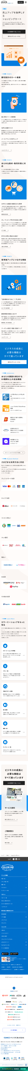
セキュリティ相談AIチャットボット (6, 1047)
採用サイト (18, 1025)
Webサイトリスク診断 (12, 1045)
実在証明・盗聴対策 (4, 1048)
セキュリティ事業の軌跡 (5, 1053)
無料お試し (20, 2)
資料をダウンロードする (14, 36)
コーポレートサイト (11, 1025)
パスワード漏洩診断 (4, 1045)
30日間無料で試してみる (14, 32)
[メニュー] (26, 2)
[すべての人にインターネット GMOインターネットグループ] (12, 1065)
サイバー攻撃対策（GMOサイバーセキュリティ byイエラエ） (10, 1050)
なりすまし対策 (17, 1052)
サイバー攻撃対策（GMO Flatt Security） (7, 1052)
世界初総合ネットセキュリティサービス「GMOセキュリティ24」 (11, 1044)
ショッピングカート (5, 150)
